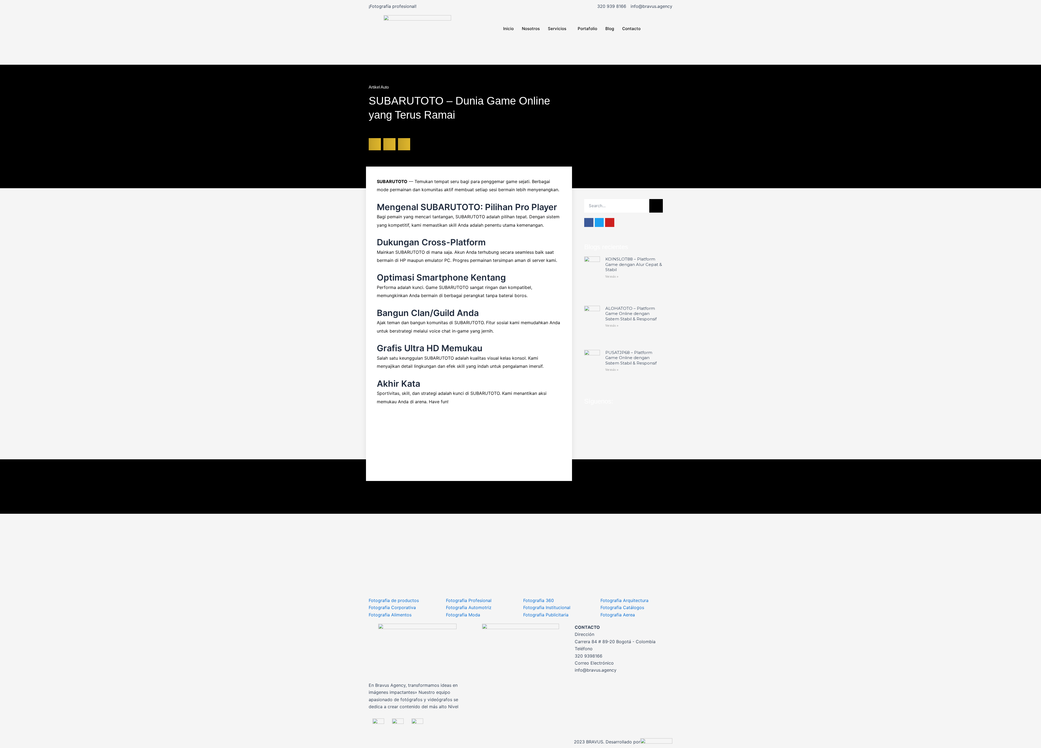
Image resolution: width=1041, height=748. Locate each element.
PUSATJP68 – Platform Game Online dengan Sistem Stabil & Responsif (631, 358)
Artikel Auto (379, 87)
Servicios (557, 28)
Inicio (508, 28)
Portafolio (587, 28)
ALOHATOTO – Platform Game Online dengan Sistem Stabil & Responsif (631, 313)
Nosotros (531, 28)
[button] (375, 144)
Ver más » (611, 276)
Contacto (631, 28)
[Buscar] (656, 206)
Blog (609, 28)
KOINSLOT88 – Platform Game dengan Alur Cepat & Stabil (633, 264)
